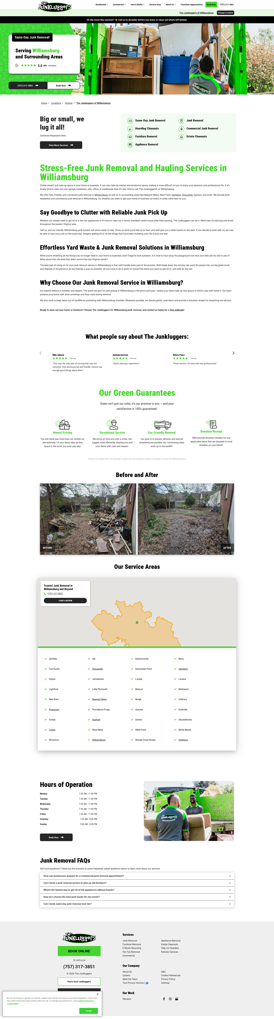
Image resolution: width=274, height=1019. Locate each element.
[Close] (97, 994)
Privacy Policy (168, 979)
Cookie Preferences (85, 1000)
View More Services (58, 145)
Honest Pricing (62, 432)
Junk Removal (130, 940)
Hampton (176, 194)
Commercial (129, 955)
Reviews (127, 998)
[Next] (233, 353)
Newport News (99, 699)
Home (44, 103)
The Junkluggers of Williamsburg (196, 12)
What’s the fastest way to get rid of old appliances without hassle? (79, 890)
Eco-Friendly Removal (162, 432)
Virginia (68, 103)
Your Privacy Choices (133, 982)
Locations (56, 103)
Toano (52, 729)
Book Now (61, 85)
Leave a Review (65, 600)
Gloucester (187, 194)
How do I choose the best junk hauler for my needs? (72, 897)
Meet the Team (130, 979)
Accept (89, 1010)
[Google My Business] (177, 999)
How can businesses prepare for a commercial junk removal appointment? (84, 876)
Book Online (79, 951)
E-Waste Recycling (132, 948)
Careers (126, 975)
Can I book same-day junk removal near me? (68, 904)
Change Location (225, 13)
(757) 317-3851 (25, 85)
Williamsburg (101, 194)
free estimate (177, 309)
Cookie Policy (12, 1003)
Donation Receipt (211, 431)
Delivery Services (169, 951)
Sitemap (165, 982)
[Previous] (41, 353)
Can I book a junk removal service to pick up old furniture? (75, 883)
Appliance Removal (171, 940)
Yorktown (183, 739)
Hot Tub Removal (131, 951)
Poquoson (54, 709)
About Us (127, 971)
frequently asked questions (106, 868)
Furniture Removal (132, 944)
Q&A (163, 971)
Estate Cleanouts (169, 944)
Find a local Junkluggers (79, 981)
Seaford (96, 719)
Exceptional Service (112, 432)
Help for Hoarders (170, 948)
